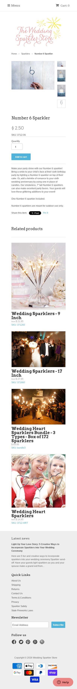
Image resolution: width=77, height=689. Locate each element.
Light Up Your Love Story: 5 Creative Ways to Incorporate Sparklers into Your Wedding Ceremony (35, 547)
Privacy (15, 602)
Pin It (45, 213)
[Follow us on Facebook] (14, 643)
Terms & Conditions (21, 597)
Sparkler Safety (19, 606)
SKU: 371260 (35, 318)
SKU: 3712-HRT (28, 516)
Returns (15, 589)
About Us (16, 580)
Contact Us (17, 593)
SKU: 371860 (36, 376)
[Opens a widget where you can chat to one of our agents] (63, 682)
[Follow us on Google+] (35, 643)
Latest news (20, 538)
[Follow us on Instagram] (42, 643)
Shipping (16, 585)
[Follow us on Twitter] (21, 643)
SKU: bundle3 (33, 437)
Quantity (15, 141)
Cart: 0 (65, 5)
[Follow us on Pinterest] (28, 643)
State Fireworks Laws (22, 610)
